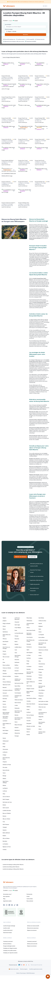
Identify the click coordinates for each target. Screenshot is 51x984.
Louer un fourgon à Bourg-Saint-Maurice (11, 57)
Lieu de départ (8, 24)
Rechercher (25, 34)
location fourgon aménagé (35, 238)
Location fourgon (11, 13)
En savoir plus (32, 556)
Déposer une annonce (20, 556)
